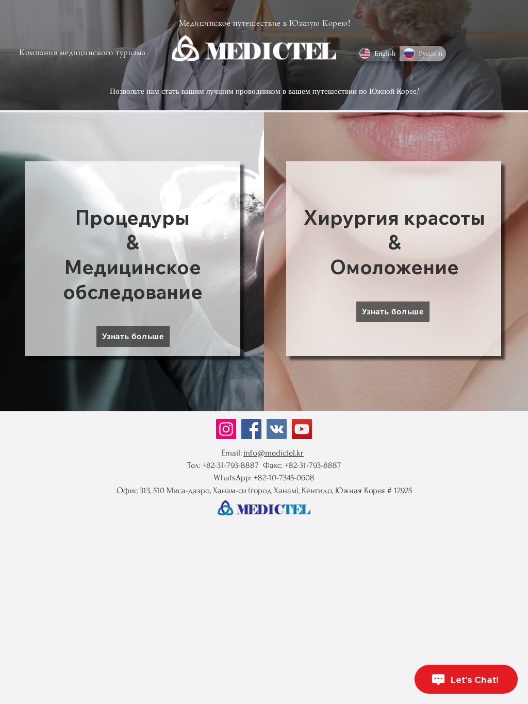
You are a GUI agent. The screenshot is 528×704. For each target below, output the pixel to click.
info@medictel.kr (273, 453)
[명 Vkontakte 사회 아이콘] (277, 429)
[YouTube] (302, 429)
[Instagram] (226, 429)
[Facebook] (251, 429)
